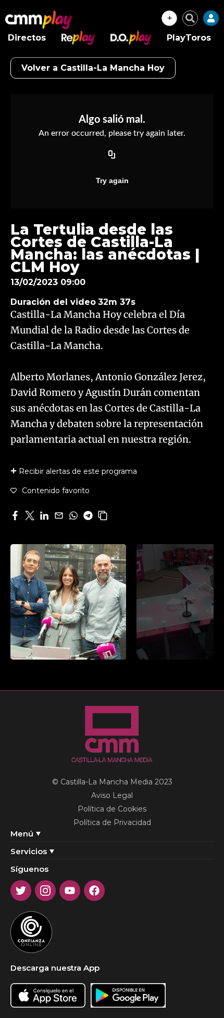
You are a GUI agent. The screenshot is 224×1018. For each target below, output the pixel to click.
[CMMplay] (38, 19)
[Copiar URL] (112, 155)
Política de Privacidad (112, 822)
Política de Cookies (112, 809)
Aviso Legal (112, 795)
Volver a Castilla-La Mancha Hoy (93, 68)
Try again (112, 180)
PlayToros (189, 38)
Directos (27, 38)
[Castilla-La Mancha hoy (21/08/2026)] (68, 602)
